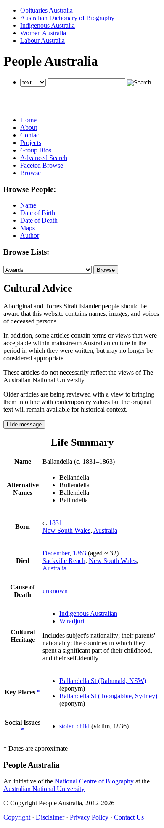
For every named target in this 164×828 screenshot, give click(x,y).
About (28, 127)
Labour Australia (42, 40)
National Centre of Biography (94, 781)
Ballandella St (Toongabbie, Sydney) (108, 695)
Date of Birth (37, 212)
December (55, 553)
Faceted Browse (41, 165)
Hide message (24, 424)
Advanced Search (43, 157)
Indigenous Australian (88, 613)
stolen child (74, 726)
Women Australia (43, 33)
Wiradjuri (71, 621)
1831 (55, 522)
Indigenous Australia (47, 25)
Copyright (16, 817)
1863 (79, 553)
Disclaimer (50, 817)
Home (28, 120)
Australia (105, 530)
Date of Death (39, 220)
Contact (30, 135)
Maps (27, 227)
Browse (30, 172)
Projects (30, 142)
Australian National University (44, 788)
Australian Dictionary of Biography (67, 17)
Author (29, 235)
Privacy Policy (89, 817)
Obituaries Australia (46, 10)
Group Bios (35, 150)
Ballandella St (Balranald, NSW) (102, 680)
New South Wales (66, 530)
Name (28, 205)
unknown (55, 590)
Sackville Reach (63, 560)
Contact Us (129, 817)
